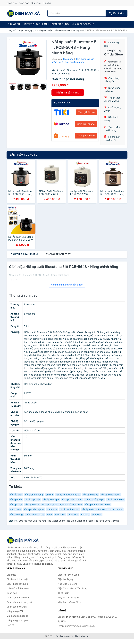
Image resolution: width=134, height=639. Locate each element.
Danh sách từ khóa (17, 606)
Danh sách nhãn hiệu (18, 597)
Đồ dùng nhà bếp (44, 30)
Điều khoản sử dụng (17, 583)
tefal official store (35, 514)
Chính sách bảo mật (17, 579)
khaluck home (115, 509)
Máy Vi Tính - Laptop (69, 597)
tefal (49, 514)
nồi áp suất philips (94, 499)
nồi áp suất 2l (49, 504)
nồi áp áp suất (32, 499)
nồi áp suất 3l (32, 504)
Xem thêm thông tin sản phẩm (67, 284)
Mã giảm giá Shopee (17, 620)
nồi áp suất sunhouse (93, 509)
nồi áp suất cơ (90, 494)
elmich (49, 494)
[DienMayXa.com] (24, 13)
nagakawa (15, 509)
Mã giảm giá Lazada (17, 615)
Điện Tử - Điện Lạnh (36, 24)
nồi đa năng (16, 514)
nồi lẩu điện (16, 494)
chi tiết (58, 254)
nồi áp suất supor (110, 494)
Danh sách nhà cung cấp (20, 602)
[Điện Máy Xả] (23, 540)
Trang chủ (12, 3)
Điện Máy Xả (82, 636)
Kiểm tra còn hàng (67, 92)
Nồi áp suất (78, 30)
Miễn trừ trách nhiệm (18, 588)
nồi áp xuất (16, 504)
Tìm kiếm (118, 13)
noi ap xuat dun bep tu (68, 494)
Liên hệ (47, 3)
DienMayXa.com (64, 636)
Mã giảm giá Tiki (15, 611)
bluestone (73, 514)
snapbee (96, 514)
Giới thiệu (36, 3)
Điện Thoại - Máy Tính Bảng (72, 588)
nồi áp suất (16, 499)
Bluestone (68, 59)
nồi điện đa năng (34, 494)
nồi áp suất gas (51, 499)
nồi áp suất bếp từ (34, 509)
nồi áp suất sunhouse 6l (97, 504)
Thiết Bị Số (63, 593)
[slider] (12, 87)
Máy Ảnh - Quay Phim (69, 602)
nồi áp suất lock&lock (70, 504)
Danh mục (24, 3)
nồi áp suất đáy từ (72, 499)
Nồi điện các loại (62, 30)
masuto (85, 514)
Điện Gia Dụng (60, 24)
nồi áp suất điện (115, 499)
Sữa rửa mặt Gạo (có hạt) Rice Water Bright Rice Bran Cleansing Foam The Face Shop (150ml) (69, 520)
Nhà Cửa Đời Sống (83, 24)
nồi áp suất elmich (69, 509)
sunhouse (52, 509)
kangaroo (60, 514)
